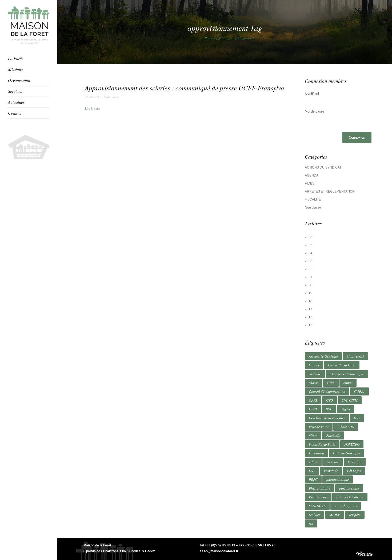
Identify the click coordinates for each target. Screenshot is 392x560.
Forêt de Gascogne (346, 453)
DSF (329, 409)
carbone (315, 373)
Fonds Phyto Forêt (322, 444)
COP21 (359, 391)
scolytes (314, 514)
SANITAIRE (317, 505)
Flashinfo (333, 435)
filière (313, 435)
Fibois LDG (345, 426)
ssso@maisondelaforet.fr (219, 551)
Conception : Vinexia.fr (365, 549)
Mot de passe (314, 111)
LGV (312, 470)
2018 (308, 301)
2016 (308, 317)
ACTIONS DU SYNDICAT (323, 167)
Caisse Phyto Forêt (341, 365)
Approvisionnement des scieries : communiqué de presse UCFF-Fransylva (184, 87)
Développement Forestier (327, 417)
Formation (316, 453)
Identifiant (312, 93)
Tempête (355, 514)
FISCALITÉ (313, 199)
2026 (308, 237)
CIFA (331, 382)
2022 (308, 269)
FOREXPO (351, 444)
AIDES (309, 183)
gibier (313, 461)
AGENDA (311, 175)
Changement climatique (347, 373)
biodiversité (355, 356)
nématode (331, 470)
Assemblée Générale (323, 356)
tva (311, 523)
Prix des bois (318, 497)
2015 (308, 325)
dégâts (345, 409)
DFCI (313, 409)
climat (348, 382)
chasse (313, 382)
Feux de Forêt (319, 426)
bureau (314, 365)
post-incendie (349, 488)
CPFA (313, 400)
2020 (308, 285)
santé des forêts (345, 505)
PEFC (313, 479)
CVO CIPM (350, 400)
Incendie (332, 461)
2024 (308, 253)
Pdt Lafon (354, 470)
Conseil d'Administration (327, 391)
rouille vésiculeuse (349, 497)
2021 (308, 277)
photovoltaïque (337, 479)
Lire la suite (92, 108)
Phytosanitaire (319, 488)
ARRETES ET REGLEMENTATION (330, 191)
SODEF (334, 514)
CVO (329, 400)
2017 (308, 309)
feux (357, 417)
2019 (308, 293)
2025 (308, 245)
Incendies (355, 461)
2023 (308, 261)
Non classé (111, 96)
